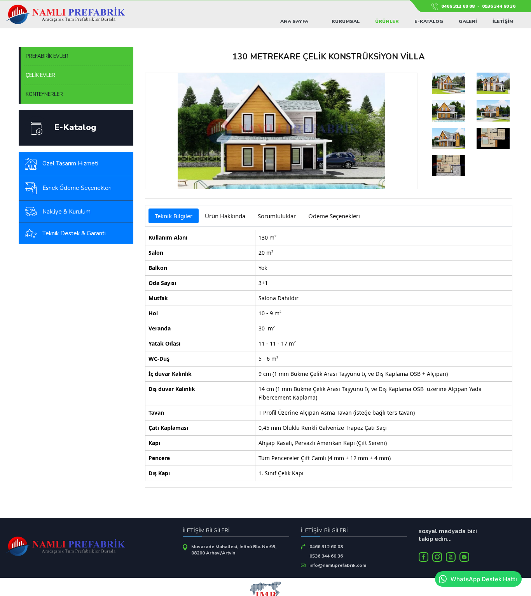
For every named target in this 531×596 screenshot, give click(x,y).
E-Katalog (428, 21)
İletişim (503, 21)
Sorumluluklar (277, 216)
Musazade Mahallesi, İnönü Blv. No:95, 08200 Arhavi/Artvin (233, 550)
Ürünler (387, 21)
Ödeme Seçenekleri (334, 216)
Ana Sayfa (294, 21)
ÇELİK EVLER (40, 75)
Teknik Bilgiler (173, 216)
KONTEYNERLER (44, 94)
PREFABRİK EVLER (47, 56)
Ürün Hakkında (225, 216)
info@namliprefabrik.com (337, 565)
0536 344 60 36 (498, 6)
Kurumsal (346, 21)
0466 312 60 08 (458, 6)
